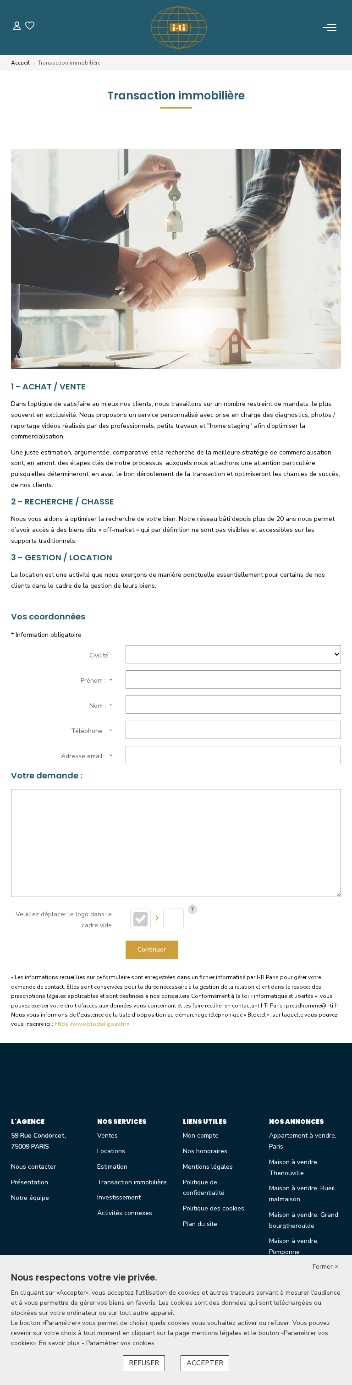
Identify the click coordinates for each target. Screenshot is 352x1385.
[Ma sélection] (29, 27)
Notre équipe (30, 1197)
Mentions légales (208, 1166)
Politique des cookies (213, 1208)
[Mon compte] (17, 27)
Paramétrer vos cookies (120, 1343)
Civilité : (100, 655)
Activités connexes (124, 1213)
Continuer (152, 949)
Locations (111, 1151)
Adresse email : (86, 756)
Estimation (112, 1166)
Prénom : (96, 680)
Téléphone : (91, 731)
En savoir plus (60, 1343)
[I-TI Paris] (179, 27)
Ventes (107, 1135)
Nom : (100, 705)
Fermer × (325, 1266)
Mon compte (201, 1135)
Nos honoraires (205, 1151)
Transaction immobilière (132, 1182)
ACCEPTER (205, 1363)
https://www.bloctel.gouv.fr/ (90, 1024)
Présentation (29, 1182)
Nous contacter (33, 1166)
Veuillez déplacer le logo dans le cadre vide (64, 920)
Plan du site (200, 1224)
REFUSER (144, 1363)
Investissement (119, 1197)
